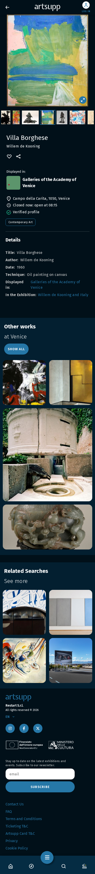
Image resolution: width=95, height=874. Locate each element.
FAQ (9, 811)
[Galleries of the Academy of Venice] (13, 183)
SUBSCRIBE (40, 787)
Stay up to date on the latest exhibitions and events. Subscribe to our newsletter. (36, 763)
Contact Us (15, 804)
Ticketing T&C (17, 826)
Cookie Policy (17, 848)
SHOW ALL (16, 349)
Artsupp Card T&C (20, 833)
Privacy (12, 841)
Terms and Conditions (24, 819)
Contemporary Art (21, 222)
